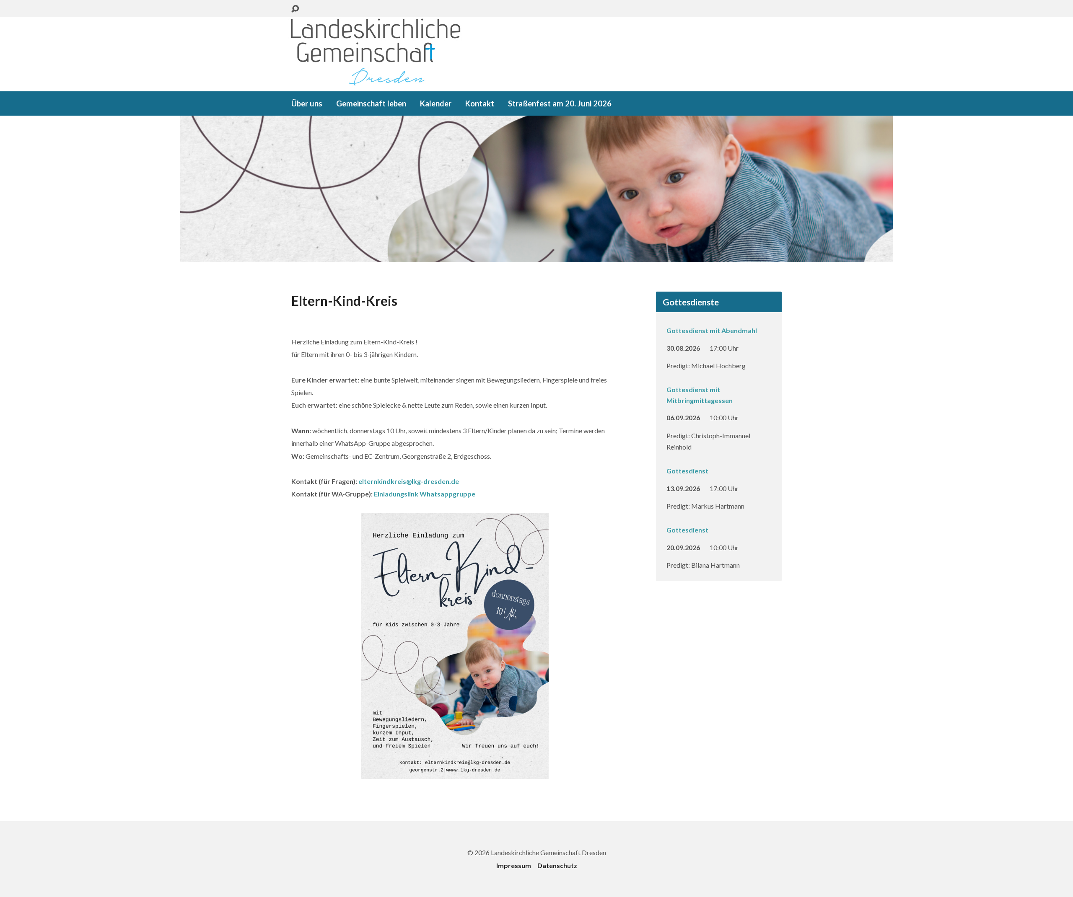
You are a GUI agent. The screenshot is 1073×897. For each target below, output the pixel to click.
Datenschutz (557, 865)
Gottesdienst (687, 471)
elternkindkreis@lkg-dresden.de (408, 481)
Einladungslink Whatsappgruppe (424, 494)
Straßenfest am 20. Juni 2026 (560, 103)
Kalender (435, 103)
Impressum (513, 865)
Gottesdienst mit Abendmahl (711, 330)
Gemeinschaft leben (371, 103)
